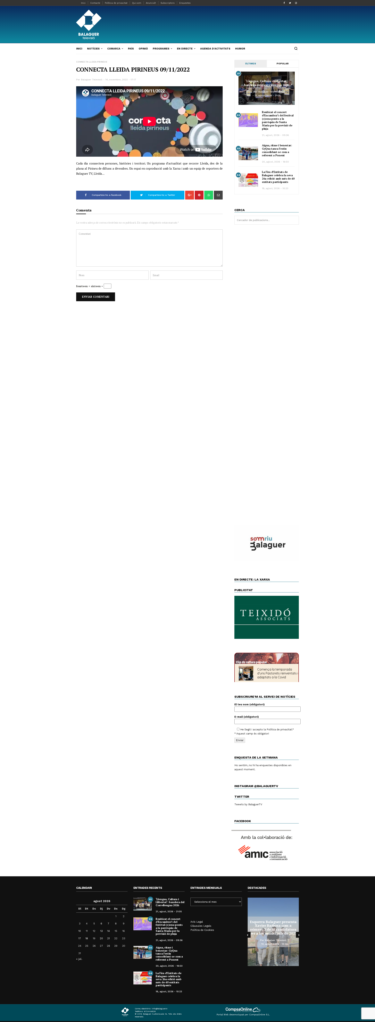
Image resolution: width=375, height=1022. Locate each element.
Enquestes (185, 3)
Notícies (93, 48)
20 (101, 938)
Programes (161, 48)
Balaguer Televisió (91, 79)
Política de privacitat (116, 3)
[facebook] (284, 3)
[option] (273, 932)
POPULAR (283, 63)
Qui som (136, 3)
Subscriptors (168, 3)
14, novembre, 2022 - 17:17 (120, 79)
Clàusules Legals (200, 925)
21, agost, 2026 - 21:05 (267, 95)
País (131, 48)
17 (79, 938)
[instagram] (296, 3)
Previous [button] (248, 935)
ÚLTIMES (250, 63)
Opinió (143, 48)
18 (86, 938)
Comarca (113, 48)
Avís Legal (196, 921)
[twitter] (290, 3)
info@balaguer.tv (159, 1009)
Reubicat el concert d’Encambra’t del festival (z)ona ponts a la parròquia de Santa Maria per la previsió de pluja (278, 120)
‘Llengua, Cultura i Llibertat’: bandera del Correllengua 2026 (266, 83)
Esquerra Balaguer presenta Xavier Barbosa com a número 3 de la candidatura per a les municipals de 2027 (273, 927)
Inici (83, 3)
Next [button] (299, 935)
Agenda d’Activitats (215, 48)
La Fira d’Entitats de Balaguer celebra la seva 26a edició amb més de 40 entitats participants (278, 177)
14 (108, 930)
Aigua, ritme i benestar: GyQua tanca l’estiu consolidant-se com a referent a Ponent (277, 150)
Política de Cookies (202, 930)
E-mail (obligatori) (246, 716)
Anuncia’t (151, 3)
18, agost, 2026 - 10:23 (275, 188)
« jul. (79, 958)
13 (101, 930)
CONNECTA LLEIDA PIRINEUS (91, 62)
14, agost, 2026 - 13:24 (274, 944)
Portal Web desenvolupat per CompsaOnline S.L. (243, 1014)
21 (108, 938)
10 (79, 930)
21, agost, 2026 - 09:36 (275, 135)
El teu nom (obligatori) (249, 704)
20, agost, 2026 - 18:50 (275, 161)
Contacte (95, 3)
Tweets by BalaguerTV (248, 804)
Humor (240, 48)
